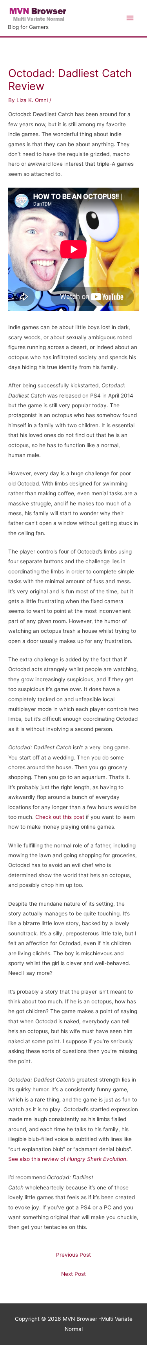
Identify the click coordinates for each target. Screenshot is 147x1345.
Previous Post (73, 1255)
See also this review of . (68, 1159)
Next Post (73, 1274)
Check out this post (59, 817)
